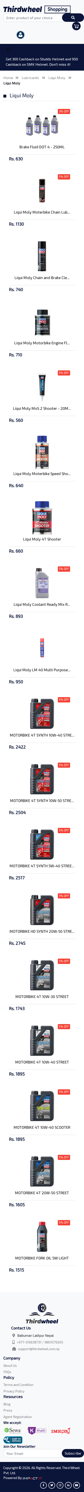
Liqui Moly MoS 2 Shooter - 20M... (42, 408)
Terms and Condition (18, 1385)
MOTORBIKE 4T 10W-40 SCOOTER (42, 1127)
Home (8, 78)
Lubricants (31, 78)
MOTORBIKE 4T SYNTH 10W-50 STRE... (42, 800)
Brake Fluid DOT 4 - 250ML (42, 147)
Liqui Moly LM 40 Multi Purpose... (42, 669)
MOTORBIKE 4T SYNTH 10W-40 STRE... (42, 735)
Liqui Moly (57, 78)
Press (7, 1410)
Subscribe (73, 1453)
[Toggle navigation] (8, 50)
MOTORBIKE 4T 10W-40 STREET (42, 1062)
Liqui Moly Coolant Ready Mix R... (42, 604)
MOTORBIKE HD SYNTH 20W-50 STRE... (42, 931)
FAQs (7, 1372)
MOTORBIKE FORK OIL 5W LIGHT (42, 1258)
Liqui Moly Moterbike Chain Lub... (42, 212)
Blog (7, 1404)
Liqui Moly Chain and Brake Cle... (42, 277)
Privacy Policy (13, 1391)
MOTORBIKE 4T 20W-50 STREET (42, 1192)
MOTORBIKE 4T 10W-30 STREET (42, 996)
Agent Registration (17, 1417)
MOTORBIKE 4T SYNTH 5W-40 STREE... (42, 865)
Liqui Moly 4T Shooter (42, 539)
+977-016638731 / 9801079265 (40, 1342)
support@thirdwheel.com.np (39, 1349)
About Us (10, 1365)
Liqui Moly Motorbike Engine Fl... (42, 343)
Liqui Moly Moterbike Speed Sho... (42, 473)
